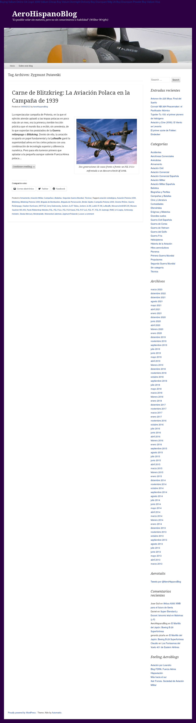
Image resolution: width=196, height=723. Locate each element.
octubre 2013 (157, 535)
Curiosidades (157, 203)
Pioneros (155, 251)
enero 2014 (156, 523)
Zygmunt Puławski (70, 214)
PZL (51, 210)
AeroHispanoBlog (44, 13)
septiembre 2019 (159, 345)
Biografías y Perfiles (160, 191)
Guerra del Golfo (159, 231)
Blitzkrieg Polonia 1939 (30, 202)
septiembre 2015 (159, 448)
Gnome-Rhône (121, 202)
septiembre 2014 (159, 492)
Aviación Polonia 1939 (126, 198)
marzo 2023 (156, 289)
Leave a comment (86, 214)
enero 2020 (156, 333)
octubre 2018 (157, 376)
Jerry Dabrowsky (54, 206)
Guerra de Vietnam (160, 227)
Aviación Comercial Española (165, 176)
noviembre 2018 (158, 372)
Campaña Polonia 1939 (104, 202)
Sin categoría (157, 267)
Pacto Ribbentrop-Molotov (37, 210)
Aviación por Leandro (161, 665)
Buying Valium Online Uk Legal (17, 2)
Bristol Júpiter (87, 202)
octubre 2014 (157, 488)
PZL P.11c (58, 210)
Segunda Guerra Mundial (73, 198)
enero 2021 (156, 313)
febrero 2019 (157, 364)
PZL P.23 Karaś (69, 210)
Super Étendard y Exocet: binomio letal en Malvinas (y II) (167, 615)
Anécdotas (156, 160)
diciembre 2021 (158, 297)
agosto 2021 (157, 301)
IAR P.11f (42, 206)
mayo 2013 (156, 555)
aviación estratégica (107, 198)
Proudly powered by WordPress (22, 713)
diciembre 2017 (158, 404)
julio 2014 (155, 500)
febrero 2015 (157, 472)
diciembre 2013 (158, 527)
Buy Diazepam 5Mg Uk (103, 2)
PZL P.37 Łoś (81, 210)
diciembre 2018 (158, 368)
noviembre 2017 (158, 408)
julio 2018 (155, 384)
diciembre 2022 (158, 293)
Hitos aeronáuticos (160, 247)
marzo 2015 (156, 468)
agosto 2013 (157, 543)
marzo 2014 (156, 515)
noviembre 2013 (158, 531)
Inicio (12, 66)
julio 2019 (155, 348)
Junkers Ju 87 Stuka (70, 206)
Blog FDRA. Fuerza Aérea (163, 669)
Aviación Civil (157, 168)
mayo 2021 (156, 305)
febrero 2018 (157, 396)
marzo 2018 (156, 392)
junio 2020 (156, 321)
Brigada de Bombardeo (50, 202)
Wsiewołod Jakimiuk (53, 214)
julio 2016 (155, 428)
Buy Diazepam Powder (128, 2)
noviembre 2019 (158, 341)
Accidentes (156, 152)
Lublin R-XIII (97, 206)
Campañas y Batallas (53, 198)
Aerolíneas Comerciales (162, 156)
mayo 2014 (156, 508)
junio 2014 (156, 504)
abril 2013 (155, 559)
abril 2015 (155, 464)
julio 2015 (155, 456)
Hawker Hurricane (30, 206)
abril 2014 (155, 512)
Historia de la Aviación (161, 243)
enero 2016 (156, 444)
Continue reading (24, 166)
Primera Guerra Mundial (162, 255)
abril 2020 (155, 325)
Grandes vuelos (158, 215)
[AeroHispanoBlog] (98, 45)
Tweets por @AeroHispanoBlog (166, 581)
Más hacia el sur (159, 677)
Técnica (88, 198)
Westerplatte (38, 214)
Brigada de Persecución (71, 202)
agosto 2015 (157, 452)
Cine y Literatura (159, 199)
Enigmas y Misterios (160, 211)
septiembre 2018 (159, 380)
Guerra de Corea (159, 223)
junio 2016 (156, 432)
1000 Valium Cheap (45, 2)
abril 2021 (155, 309)
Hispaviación (157, 673)
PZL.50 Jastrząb (102, 210)
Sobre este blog (26, 66)
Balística (155, 187)
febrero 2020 (157, 329)
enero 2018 (156, 400)
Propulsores (156, 259)
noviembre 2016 (158, 420)
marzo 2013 (156, 563)
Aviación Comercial (160, 172)
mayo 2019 (156, 356)
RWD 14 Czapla (116, 210)
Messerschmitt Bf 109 (120, 206)
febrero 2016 (157, 440)
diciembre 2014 (158, 480)
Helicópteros (157, 239)
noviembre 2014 (158, 484)
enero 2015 (156, 476)
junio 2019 (156, 352)
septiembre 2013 (159, 539)
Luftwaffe (107, 206)
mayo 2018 (156, 388)
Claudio (154, 643)
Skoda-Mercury (26, 214)
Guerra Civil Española (161, 219)
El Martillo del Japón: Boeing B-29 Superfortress (166, 627)
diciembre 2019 (158, 337)
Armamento (25, 198)
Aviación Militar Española (163, 183)
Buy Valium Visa (151, 2)
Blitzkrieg (16, 202)
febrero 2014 (157, 519)
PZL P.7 (91, 210)
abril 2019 (155, 360)
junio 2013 (156, 551)
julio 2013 (155, 547)
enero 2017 (156, 416)
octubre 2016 (157, 424)
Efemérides (156, 207)
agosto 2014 (157, 496)
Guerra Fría (156, 235)
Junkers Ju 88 (85, 206)
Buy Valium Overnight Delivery (73, 2)
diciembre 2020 (158, 317)
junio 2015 (156, 460)
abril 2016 (155, 436)
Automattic (57, 713)
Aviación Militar (36, 198)
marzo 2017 (156, 412)
